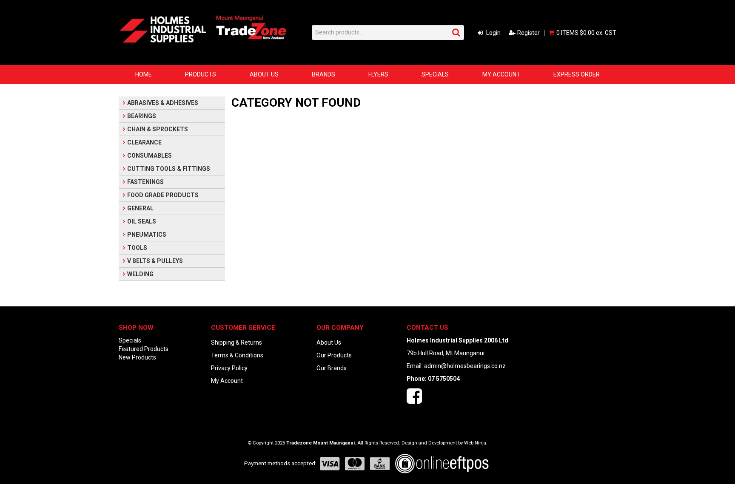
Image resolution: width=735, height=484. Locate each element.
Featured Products (143, 348)
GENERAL (140, 208)
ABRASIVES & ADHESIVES (162, 102)
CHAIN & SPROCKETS (157, 129)
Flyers (378, 74)
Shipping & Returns (236, 342)
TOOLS (137, 247)
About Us (264, 74)
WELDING (140, 274)
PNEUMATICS (146, 234)
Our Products (334, 355)
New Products (137, 357)
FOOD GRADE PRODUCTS (163, 195)
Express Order (576, 74)
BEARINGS (141, 116)
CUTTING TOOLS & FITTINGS (168, 168)
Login (493, 33)
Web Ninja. (475, 443)
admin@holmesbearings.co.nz (465, 365)
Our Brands (331, 368)
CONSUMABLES (149, 155)
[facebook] (414, 400)
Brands (323, 74)
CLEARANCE (144, 142)
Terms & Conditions (237, 355)
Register (528, 33)
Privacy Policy (229, 368)
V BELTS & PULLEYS (155, 261)
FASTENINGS (145, 181)
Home (143, 74)
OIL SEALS (141, 221)
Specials (435, 74)
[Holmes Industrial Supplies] (163, 28)
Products (200, 74)
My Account (501, 74)
